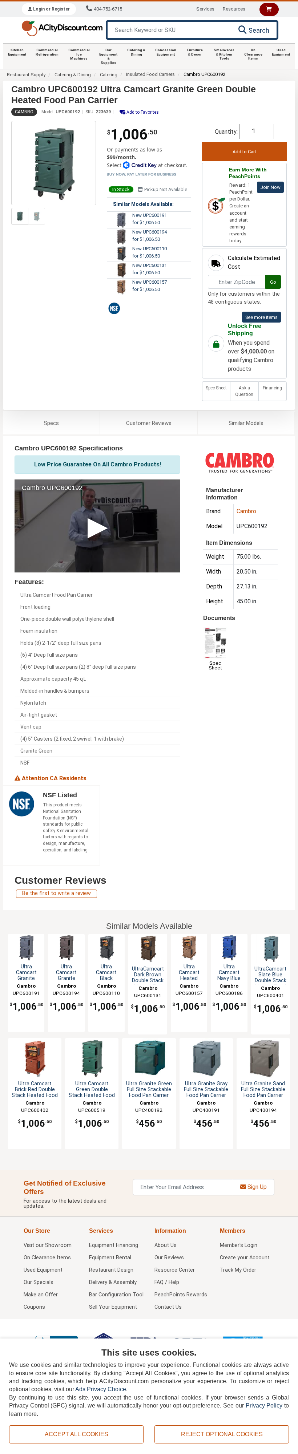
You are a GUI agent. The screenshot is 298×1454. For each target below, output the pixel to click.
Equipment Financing (113, 1245)
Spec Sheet (216, 387)
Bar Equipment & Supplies (108, 56)
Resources (234, 9)
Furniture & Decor (195, 52)
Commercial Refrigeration (47, 52)
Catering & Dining (136, 52)
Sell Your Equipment (113, 1307)
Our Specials (38, 1282)
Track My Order (238, 1270)
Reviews (149, 423)
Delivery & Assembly (113, 1282)
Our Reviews (169, 1258)
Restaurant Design (111, 1270)
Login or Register (51, 9)
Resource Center (174, 1270)
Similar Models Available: (143, 204)
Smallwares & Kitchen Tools (224, 54)
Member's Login (238, 1245)
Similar (246, 423)
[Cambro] (239, 462)
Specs (51, 423)
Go (273, 282)
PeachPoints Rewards (180, 1295)
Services (205, 9)
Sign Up (256, 1186)
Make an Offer (41, 1295)
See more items (261, 317)
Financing (272, 387)
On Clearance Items (253, 54)
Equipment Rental (110, 1258)
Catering (108, 74)
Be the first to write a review (56, 893)
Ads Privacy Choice (100, 1389)
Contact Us (168, 1307)
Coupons (34, 1307)
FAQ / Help (166, 1282)
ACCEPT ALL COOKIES (76, 1434)
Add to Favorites (142, 112)
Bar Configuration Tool (116, 1295)
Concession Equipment (165, 52)
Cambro (24, 111)
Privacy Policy (264, 1405)
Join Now (270, 187)
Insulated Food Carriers (150, 74)
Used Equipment (281, 52)
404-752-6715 (108, 9)
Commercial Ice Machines (79, 54)
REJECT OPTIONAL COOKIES (222, 1434)
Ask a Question (244, 391)
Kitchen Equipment (17, 52)
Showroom (48, 1245)
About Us (165, 1245)
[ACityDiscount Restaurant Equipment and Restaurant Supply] (61, 27)
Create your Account (245, 1258)
